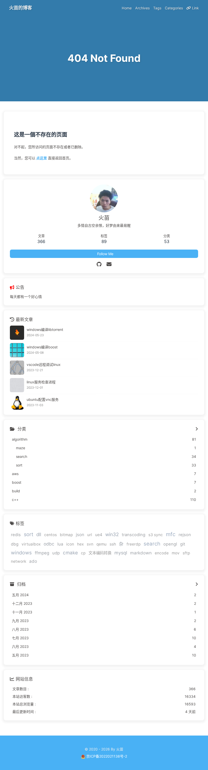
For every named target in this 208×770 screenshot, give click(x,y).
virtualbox (31, 544)
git (182, 544)
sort (28, 534)
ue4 (98, 534)
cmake (70, 553)
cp (83, 553)
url (89, 534)
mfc (171, 534)
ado (33, 561)
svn (90, 544)
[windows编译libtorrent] (17, 333)
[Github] (99, 264)
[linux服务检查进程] (17, 385)
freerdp (134, 544)
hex (80, 544)
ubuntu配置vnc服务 (43, 399)
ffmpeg (42, 552)
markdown (141, 552)
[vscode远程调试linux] (17, 368)
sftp (186, 553)
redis (16, 534)
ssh (113, 544)
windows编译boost (42, 347)
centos (50, 534)
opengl (170, 544)
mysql (120, 552)
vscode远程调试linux (44, 364)
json (80, 534)
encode (162, 553)
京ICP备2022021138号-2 (106, 756)
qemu (101, 544)
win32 (112, 534)
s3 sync (155, 534)
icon (70, 544)
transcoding (133, 534)
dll (38, 534)
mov (176, 553)
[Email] (109, 264)
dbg (15, 544)
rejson (185, 534)
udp (56, 552)
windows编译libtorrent (45, 329)
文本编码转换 (100, 553)
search (152, 543)
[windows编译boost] (17, 350)
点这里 (41, 158)
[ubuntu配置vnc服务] (17, 403)
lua (60, 544)
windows (21, 553)
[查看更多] (196, 429)
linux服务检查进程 (41, 382)
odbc (49, 544)
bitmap (66, 534)
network (18, 561)
